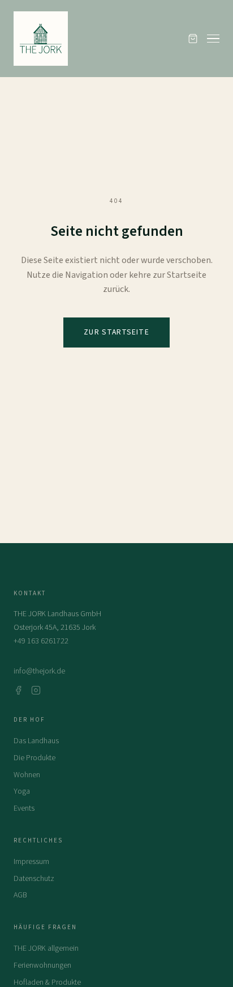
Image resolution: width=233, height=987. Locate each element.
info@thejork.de (39, 671)
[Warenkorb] (193, 38)
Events (24, 808)
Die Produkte (34, 758)
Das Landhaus (36, 741)
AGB (20, 895)
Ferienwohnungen (42, 965)
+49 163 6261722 (41, 641)
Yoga (22, 791)
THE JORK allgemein (46, 948)
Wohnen (27, 775)
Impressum (31, 861)
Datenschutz (34, 878)
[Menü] (213, 39)
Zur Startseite (116, 332)
